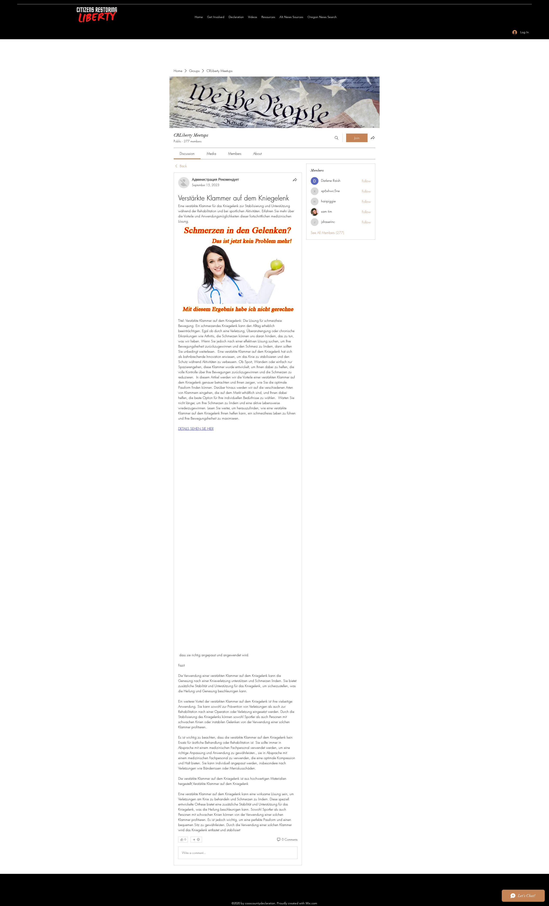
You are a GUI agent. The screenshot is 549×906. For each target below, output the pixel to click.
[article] (238, 519)
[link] (187, 153)
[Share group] (372, 137)
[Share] (294, 179)
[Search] (336, 138)
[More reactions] (196, 839)
